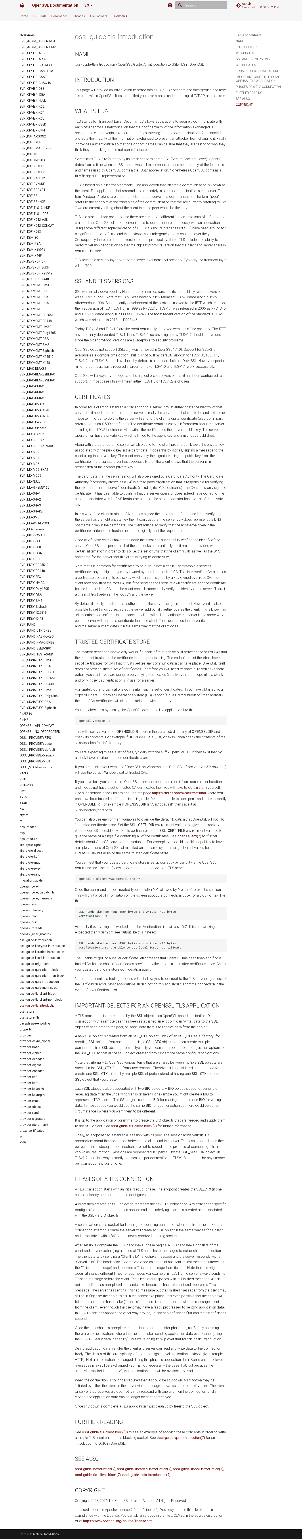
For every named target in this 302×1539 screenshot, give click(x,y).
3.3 (86, 5)
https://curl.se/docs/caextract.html (179, 793)
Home (24, 16)
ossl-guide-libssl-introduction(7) (198, 1469)
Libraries (79, 16)
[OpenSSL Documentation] (22, 5)
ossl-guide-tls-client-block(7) (134, 1126)
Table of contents (249, 35)
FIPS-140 (39, 16)
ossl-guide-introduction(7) (95, 1469)
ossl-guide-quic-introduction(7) (181, 1438)
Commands (59, 16)
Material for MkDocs (46, 1534)
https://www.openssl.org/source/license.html (118, 1521)
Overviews (120, 16)
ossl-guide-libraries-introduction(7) (144, 1469)
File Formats (98, 16)
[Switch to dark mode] (170, 5)
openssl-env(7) (189, 836)
